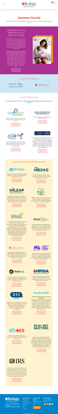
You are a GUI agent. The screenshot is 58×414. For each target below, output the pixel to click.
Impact (24, 405)
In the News (25, 404)
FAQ (23, 407)
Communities (25, 401)
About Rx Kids (26, 399)
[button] (3, 4)
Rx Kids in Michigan (27, 402)
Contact (24, 408)
